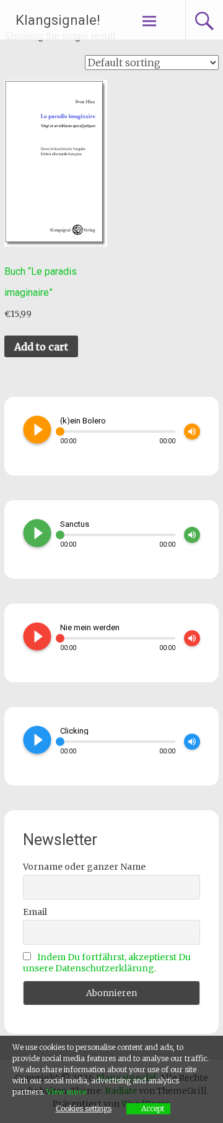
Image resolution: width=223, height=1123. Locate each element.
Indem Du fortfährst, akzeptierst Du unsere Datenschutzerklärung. (107, 963)
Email (35, 911)
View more (66, 1091)
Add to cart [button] (41, 346)
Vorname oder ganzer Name (84, 866)
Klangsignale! (57, 20)
